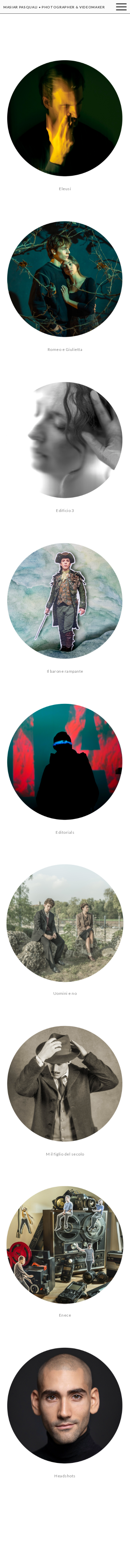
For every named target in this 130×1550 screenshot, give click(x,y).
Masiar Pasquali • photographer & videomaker (54, 7)
